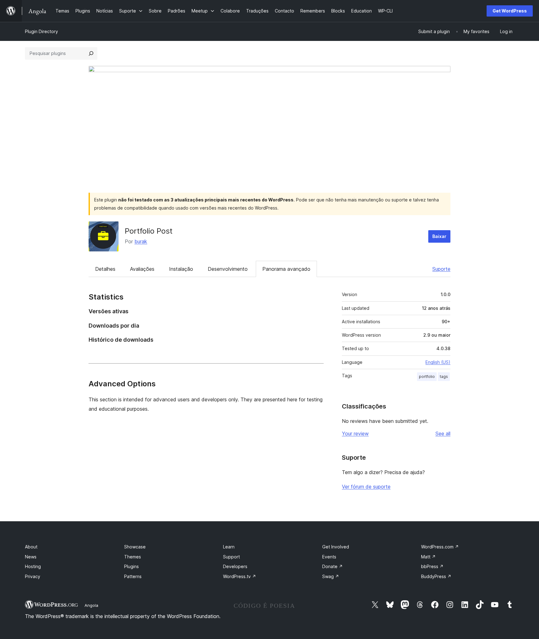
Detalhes (105, 269)
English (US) (437, 362)
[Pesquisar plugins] (91, 53)
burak (140, 241)
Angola (91, 605)
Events (329, 556)
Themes (132, 556)
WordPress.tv (239, 576)
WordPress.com (440, 546)
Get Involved (335, 546)
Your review (355, 433)
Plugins (131, 566)
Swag (330, 576)
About (31, 546)
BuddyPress (436, 576)
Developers (235, 566)
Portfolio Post (148, 230)
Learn (229, 546)
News (30, 556)
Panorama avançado (286, 269)
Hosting (33, 566)
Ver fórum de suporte (366, 486)
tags (444, 376)
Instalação (181, 269)
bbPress (432, 566)
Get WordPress (510, 10)
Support (231, 556)
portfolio (427, 376)
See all (442, 433)
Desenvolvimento (228, 269)
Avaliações (142, 269)
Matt (428, 556)
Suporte (441, 269)
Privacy (32, 576)
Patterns (133, 576)
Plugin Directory (41, 31)
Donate (332, 566)
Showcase (135, 546)
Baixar (439, 236)
